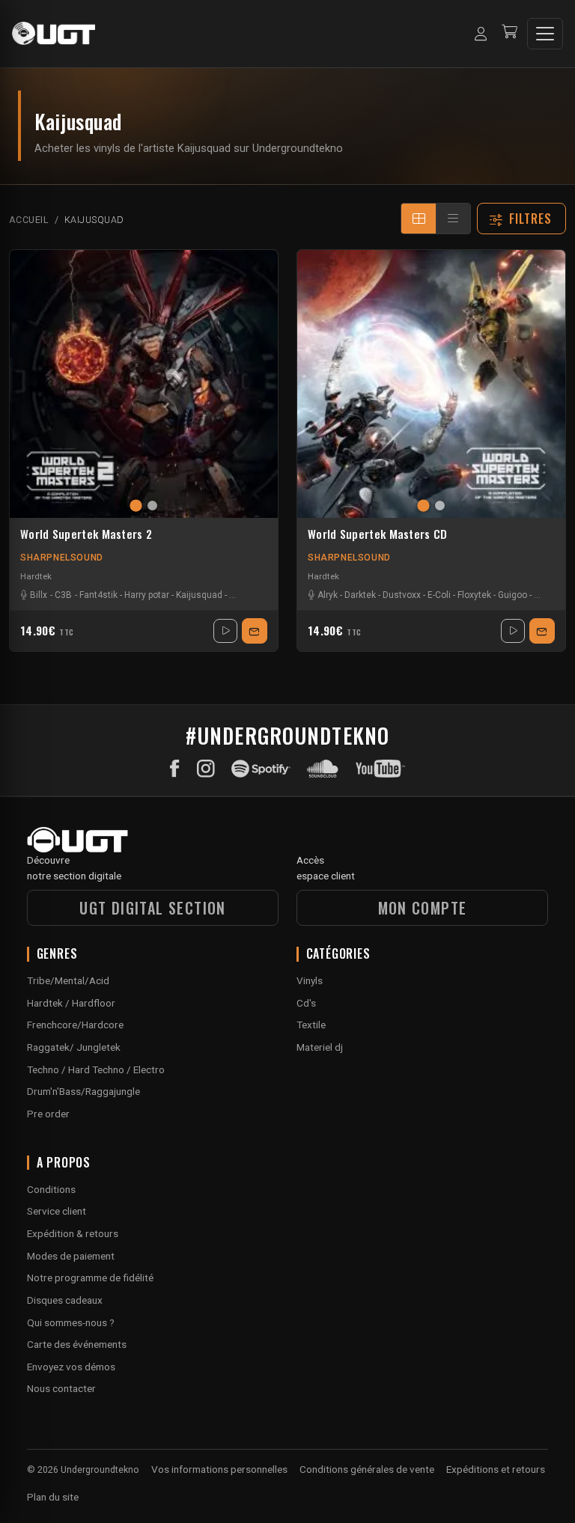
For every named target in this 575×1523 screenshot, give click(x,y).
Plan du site (53, 1497)
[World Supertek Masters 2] (144, 384)
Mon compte (422, 908)
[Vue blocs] (418, 219)
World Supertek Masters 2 (86, 534)
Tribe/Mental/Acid (68, 980)
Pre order (48, 1114)
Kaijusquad (199, 595)
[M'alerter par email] (254, 631)
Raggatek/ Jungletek (74, 1047)
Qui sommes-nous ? (71, 1322)
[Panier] (509, 33)
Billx (38, 595)
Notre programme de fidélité (90, 1278)
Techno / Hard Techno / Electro (96, 1069)
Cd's (306, 1003)
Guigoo (512, 595)
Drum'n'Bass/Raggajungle (83, 1091)
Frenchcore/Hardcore (75, 1025)
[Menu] (545, 33)
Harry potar (146, 595)
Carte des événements (77, 1344)
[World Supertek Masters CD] (431, 384)
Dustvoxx (402, 595)
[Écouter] (225, 631)
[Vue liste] (453, 219)
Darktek (360, 595)
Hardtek (36, 576)
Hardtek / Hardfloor (71, 1003)
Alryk (327, 595)
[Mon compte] (480, 33)
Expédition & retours (72, 1233)
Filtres (531, 219)
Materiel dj (319, 1047)
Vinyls (309, 980)
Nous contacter (61, 1388)
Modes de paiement (71, 1256)
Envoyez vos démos (71, 1367)
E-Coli (439, 595)
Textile (311, 1025)
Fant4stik (98, 595)
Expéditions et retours (495, 1469)
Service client (56, 1211)
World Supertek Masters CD (378, 534)
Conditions (51, 1189)
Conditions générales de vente (366, 1469)
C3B (63, 595)
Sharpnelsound (61, 557)
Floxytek (474, 595)
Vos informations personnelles (219, 1469)
